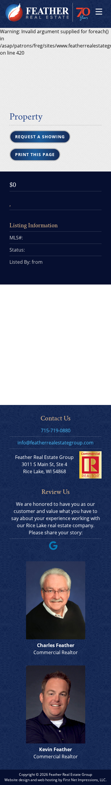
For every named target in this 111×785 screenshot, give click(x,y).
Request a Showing (40, 136)
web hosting (47, 779)
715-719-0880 (55, 430)
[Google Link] (55, 548)
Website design (17, 779)
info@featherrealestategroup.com (55, 442)
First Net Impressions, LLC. (85, 779)
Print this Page (35, 154)
